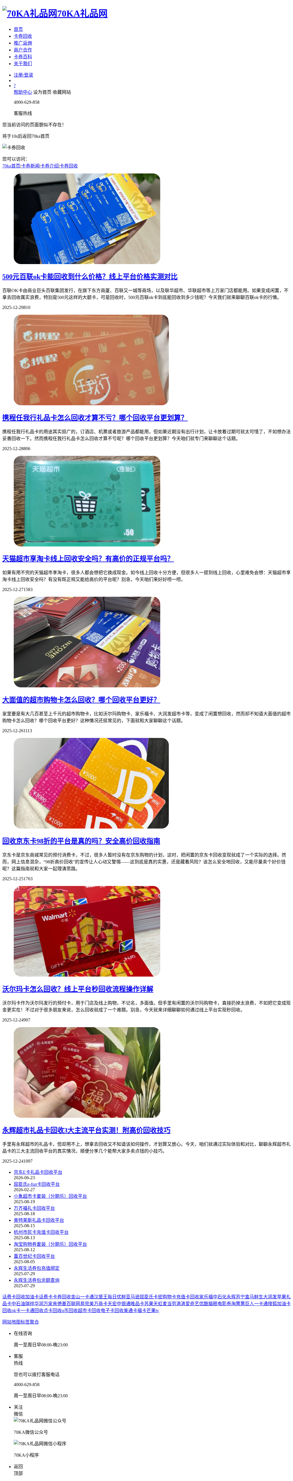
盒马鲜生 (254, 1296)
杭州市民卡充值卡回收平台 (41, 1232)
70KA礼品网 (82, 13)
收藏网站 (62, 92)
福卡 (141, 1310)
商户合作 (23, 49)
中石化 (220, 1296)
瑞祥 (29, 1303)
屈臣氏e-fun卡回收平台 (37, 1184)
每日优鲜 (117, 1296)
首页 (18, 29)
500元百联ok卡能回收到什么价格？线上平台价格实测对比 (90, 276)
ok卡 (16, 1310)
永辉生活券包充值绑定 (37, 1268)
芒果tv (152, 1310)
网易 (80, 1303)
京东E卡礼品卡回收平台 (38, 1172)
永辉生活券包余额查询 (37, 1280)
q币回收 (70, 1310)
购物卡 (169, 1296)
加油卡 (32, 1296)
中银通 (123, 1303)
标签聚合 (30, 1322)
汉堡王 (101, 1296)
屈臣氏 (146, 1296)
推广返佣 (23, 43)
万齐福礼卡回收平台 (34, 1208)
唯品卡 (137, 1303)
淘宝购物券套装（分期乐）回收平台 (50, 1244)
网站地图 (11, 1322)
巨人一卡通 (256, 1303)
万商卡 (101, 1303)
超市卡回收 (89, 1310)
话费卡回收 (13, 1296)
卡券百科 (23, 56)
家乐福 (206, 1296)
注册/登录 (23, 75)
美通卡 (130, 1310)
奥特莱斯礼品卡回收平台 (39, 1220)
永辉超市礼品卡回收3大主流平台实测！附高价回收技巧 (86, 1130)
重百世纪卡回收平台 (34, 1256)
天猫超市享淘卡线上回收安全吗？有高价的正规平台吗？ (88, 558)
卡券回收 (23, 36)
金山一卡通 (82, 1296)
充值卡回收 (187, 1296)
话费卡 (46, 1296)
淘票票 (238, 1303)
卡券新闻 (30, 165)
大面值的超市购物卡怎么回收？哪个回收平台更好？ (81, 700)
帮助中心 (23, 92)
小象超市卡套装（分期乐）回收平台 (50, 1196)
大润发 (270, 1296)
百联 (71, 1303)
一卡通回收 (32, 1310)
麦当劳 (169, 1303)
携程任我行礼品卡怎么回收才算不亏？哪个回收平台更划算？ (95, 418)
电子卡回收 (112, 1310)
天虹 (158, 1303)
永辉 (231, 1296)
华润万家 (43, 1303)
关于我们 (23, 63)
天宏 (112, 1303)
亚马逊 (133, 1296)
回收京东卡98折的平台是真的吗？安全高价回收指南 (81, 841)
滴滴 (180, 1303)
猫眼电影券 (219, 1303)
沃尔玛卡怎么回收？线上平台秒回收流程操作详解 (77, 989)
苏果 (148, 1303)
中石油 (18, 1303)
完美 (89, 1303)
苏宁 (240, 1296)
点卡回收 (52, 1310)
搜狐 (272, 1303)
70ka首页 (11, 165)
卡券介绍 (49, 165)
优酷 (203, 1303)
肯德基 (59, 1303)
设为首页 (42, 92)
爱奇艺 (192, 1303)
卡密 (158, 1296)
